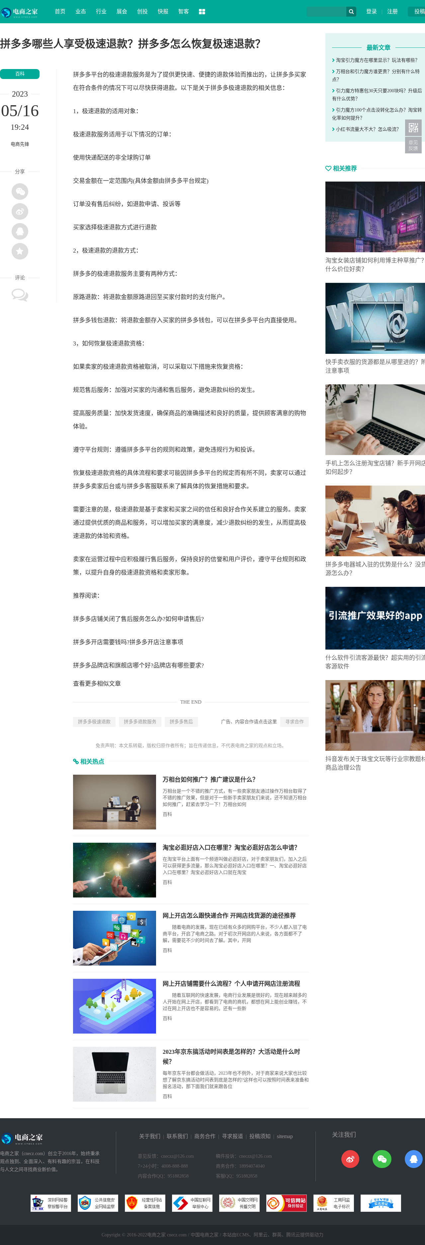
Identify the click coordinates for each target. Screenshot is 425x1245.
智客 (183, 11)
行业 (101, 11)
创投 (142, 11)
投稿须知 (260, 1136)
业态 (80, 11)
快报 (163, 11)
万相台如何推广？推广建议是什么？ (210, 779)
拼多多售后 (181, 721)
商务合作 (204, 1136)
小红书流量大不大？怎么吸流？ (368, 129)
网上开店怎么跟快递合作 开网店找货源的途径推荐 (229, 915)
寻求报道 (232, 1136)
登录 (371, 11)
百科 (20, 73)
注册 (392, 11)
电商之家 (156, 1234)
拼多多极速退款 (94, 721)
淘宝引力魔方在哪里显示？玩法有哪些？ (377, 60)
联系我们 (177, 1136)
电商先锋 (20, 144)
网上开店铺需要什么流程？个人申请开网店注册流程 (231, 983)
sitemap (285, 1136)
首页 (60, 11)
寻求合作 (294, 721)
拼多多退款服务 (140, 721)
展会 (122, 11)
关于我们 (149, 1136)
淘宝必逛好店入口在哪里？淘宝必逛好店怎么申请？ (231, 847)
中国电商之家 (204, 1234)
